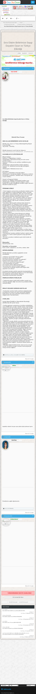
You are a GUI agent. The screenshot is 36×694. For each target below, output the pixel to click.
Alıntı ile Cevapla (29, 358)
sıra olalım (5, 621)
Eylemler (17, 18)
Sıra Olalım (5, 609)
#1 (33, 68)
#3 (33, 436)
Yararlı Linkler (11, 18)
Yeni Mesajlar (6, 18)
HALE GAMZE (7, 508)
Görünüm (30, 53)
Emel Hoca (7, 354)
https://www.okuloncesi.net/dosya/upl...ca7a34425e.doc (18, 151)
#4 (33, 515)
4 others (19, 354)
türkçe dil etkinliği (7, 615)
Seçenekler (24, 53)
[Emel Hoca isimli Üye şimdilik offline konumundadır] (5, 444)
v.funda (15, 354)
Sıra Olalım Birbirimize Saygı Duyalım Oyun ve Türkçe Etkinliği (18, 45)
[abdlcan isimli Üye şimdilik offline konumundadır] (6, 368)
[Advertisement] (23, 13)
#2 (33, 362)
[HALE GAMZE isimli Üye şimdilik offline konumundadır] (5, 75)
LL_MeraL (11, 354)
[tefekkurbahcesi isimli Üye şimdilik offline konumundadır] (6, 522)
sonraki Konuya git (23, 602)
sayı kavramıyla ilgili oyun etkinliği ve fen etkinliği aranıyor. (16, 633)
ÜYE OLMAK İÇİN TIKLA (18, 597)
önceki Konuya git (13, 602)
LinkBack (19, 53)
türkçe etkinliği (6, 627)
